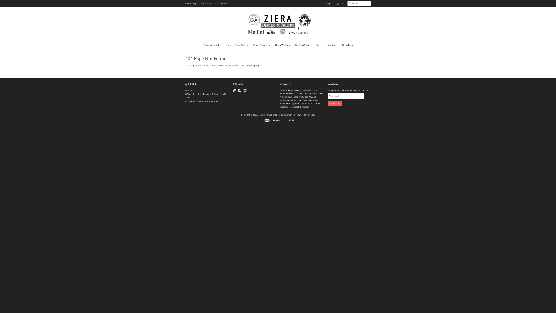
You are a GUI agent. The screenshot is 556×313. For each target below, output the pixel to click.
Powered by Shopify (306, 114)
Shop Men (347, 45)
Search (188, 90)
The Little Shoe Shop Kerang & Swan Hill (277, 114)
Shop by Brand (211, 45)
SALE (319, 45)
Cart (342, 3)
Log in (329, 3)
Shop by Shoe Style (236, 45)
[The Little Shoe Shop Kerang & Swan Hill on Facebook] (239, 90)
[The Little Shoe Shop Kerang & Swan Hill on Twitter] (234, 90)
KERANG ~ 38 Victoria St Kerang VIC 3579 (205, 101)
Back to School (303, 45)
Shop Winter (282, 45)
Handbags (332, 45)
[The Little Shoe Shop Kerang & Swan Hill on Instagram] (245, 90)
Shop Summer (261, 45)
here (234, 65)
